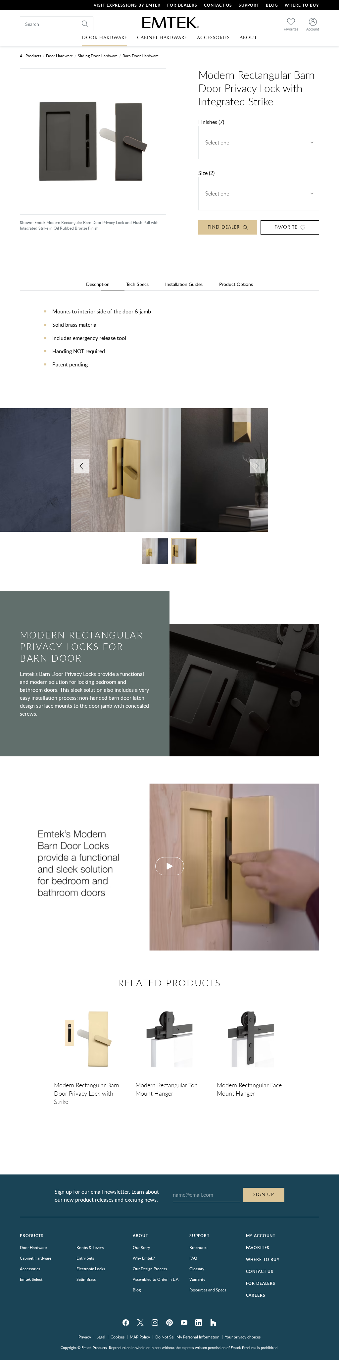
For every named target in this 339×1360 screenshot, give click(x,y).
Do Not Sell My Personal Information (187, 1336)
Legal (100, 1336)
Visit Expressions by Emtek (127, 5)
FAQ (193, 1258)
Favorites (258, 1247)
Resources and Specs (207, 1289)
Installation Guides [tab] (184, 284)
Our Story (141, 1247)
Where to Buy (263, 1259)
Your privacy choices (243, 1336)
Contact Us (218, 5)
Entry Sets (85, 1258)
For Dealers (182, 5)
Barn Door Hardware (140, 55)
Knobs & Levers (90, 1247)
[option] (169, 473)
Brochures (198, 1247)
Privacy (84, 1336)
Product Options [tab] (236, 284)
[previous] (81, 466)
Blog (272, 5)
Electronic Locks (90, 1268)
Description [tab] (98, 284)
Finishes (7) (211, 122)
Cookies (117, 1336)
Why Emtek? (144, 1258)
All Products (30, 55)
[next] (257, 466)
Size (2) (206, 173)
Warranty (197, 1279)
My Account (260, 1235)
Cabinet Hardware (35, 1258)
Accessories (30, 1268)
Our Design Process (150, 1268)
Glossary (196, 1268)
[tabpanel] (169, 344)
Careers (256, 1295)
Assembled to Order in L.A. (156, 1279)
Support (249, 5)
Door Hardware (59, 55)
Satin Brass (86, 1279)
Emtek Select (31, 1279)
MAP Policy (140, 1336)
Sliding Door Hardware (98, 55)
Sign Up (263, 1195)
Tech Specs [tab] (137, 284)
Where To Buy (302, 5)
